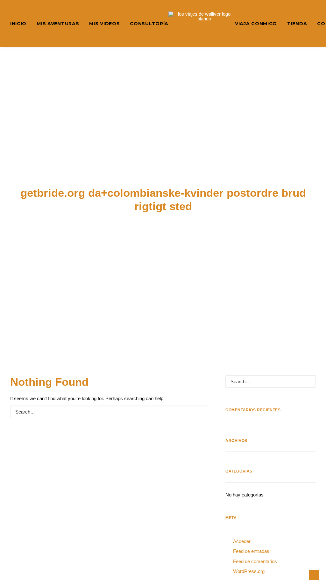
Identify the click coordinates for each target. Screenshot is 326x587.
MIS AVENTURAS (58, 23)
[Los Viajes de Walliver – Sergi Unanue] (201, 23)
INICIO (18, 23)
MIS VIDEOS (104, 23)
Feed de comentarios (255, 561)
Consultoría (149, 23)
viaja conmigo (256, 23)
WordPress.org (249, 571)
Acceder (242, 541)
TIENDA (297, 23)
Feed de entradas (251, 551)
